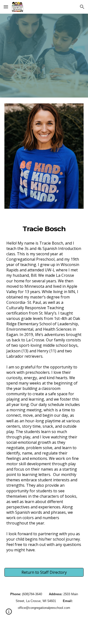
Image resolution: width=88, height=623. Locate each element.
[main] (44, 228)
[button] (6, 6)
